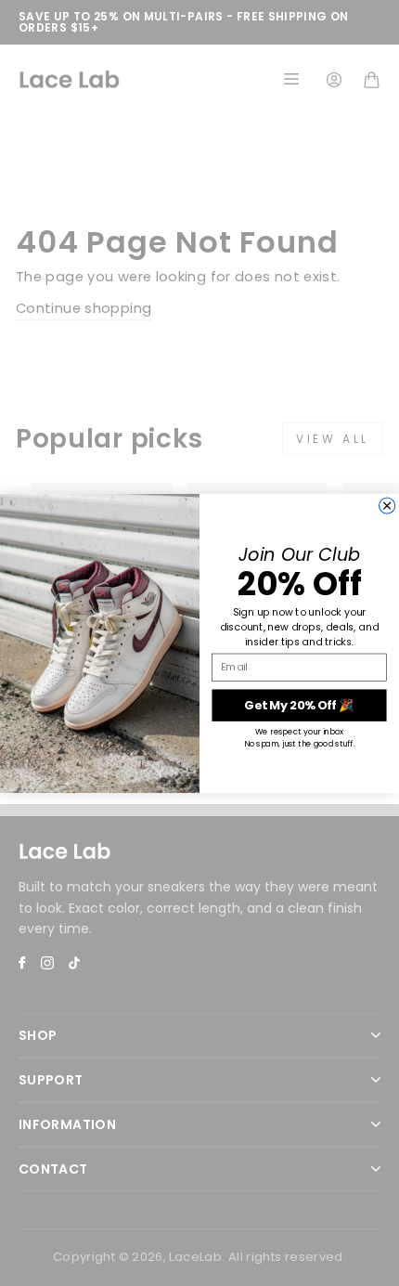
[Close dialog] (387, 505)
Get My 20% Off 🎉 (299, 704)
